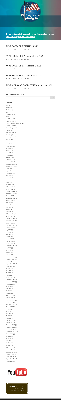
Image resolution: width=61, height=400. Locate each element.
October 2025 (10, 169)
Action (8, 105)
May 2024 (8, 207)
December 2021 (10, 257)
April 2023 (9, 236)
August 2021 (9, 266)
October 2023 (10, 223)
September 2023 (10, 225)
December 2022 (10, 245)
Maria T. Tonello (12, 49)
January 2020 (9, 298)
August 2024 (9, 200)
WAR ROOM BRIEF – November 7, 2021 (24, 56)
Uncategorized (10, 137)
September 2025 (10, 171)
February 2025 (10, 187)
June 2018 (9, 338)
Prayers (8, 130)
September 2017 (10, 359)
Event (7, 112)
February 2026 (10, 159)
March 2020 (9, 293)
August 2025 (9, 173)
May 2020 (8, 289)
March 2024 (9, 212)
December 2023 (10, 218)
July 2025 (8, 175)
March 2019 (9, 318)
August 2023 (9, 227)
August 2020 (9, 284)
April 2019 (9, 316)
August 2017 (9, 361)
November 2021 (10, 259)
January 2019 (9, 322)
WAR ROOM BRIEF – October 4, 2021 (23, 66)
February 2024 (10, 214)
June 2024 (9, 205)
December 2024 (10, 191)
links (7, 116)
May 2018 (8, 341)
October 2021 (10, 261)
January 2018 (9, 350)
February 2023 (10, 241)
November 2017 (10, 354)
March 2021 (9, 275)
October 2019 (10, 302)
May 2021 (8, 270)
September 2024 (10, 198)
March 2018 (9, 345)
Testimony (9, 135)
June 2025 (9, 178)
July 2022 (8, 248)
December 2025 (10, 164)
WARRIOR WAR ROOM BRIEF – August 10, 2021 (29, 85)
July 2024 (8, 202)
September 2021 (10, 264)
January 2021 (9, 277)
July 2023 (8, 230)
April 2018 (9, 343)
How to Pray (9, 114)
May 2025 (8, 180)
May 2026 (8, 153)
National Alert (10, 121)
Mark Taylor (9, 119)
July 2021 (8, 268)
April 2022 (9, 252)
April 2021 (9, 273)
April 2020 (9, 291)
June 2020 (9, 286)
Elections (8, 110)
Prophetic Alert (10, 132)
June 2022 (9, 250)
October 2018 (10, 329)
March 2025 (9, 184)
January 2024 (9, 216)
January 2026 (9, 162)
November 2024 (10, 193)
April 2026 (9, 155)
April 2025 (9, 182)
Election (8, 107)
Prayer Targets (10, 128)
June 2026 (9, 150)
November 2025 (10, 166)
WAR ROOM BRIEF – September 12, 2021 (25, 75)
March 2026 (9, 157)
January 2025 (9, 189)
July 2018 (8, 336)
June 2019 (9, 311)
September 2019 (10, 304)
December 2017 (10, 352)
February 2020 (10, 295)
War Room (26, 49)
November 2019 (10, 300)
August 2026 (9, 146)
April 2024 (9, 209)
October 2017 (10, 356)
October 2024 (10, 196)
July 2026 (8, 148)
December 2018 (10, 325)
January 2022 (9, 255)
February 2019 (10, 320)
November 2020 (10, 282)
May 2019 (8, 313)
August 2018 (9, 334)
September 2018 (10, 331)
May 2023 (8, 234)
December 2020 (10, 279)
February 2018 (10, 347)
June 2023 (9, 232)
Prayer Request (10, 125)
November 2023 (10, 221)
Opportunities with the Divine (14, 123)
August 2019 (9, 307)
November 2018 (10, 327)
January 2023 (9, 243)
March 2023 (9, 239)
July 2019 (8, 309)
